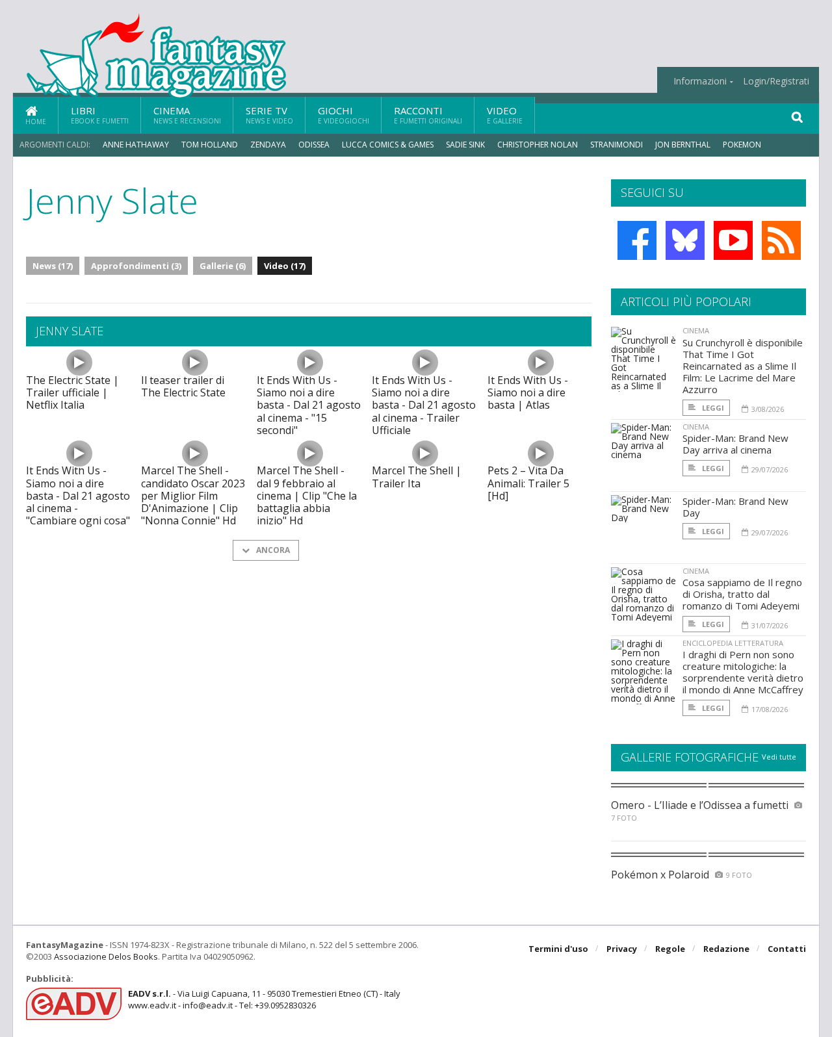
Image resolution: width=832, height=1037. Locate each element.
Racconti (428, 114)
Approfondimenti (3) (136, 266)
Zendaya (268, 144)
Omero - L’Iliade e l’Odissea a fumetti (699, 805)
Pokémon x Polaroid (660, 874)
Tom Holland (209, 144)
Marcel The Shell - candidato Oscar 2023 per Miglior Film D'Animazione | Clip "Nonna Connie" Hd (193, 495)
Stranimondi (616, 144)
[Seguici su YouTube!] (733, 240)
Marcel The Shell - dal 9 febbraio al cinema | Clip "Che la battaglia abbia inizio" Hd (307, 495)
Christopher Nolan (537, 144)
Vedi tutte (779, 757)
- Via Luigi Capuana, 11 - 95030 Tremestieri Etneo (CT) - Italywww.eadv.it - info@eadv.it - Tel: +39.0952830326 (264, 999)
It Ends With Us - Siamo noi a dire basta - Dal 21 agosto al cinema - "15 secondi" (309, 405)
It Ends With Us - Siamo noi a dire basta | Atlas (528, 392)
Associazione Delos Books (106, 956)
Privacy (621, 948)
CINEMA (695, 330)
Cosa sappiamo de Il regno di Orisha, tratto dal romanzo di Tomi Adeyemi (742, 594)
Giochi (343, 114)
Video (505, 114)
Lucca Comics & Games (388, 144)
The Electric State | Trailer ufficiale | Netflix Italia (72, 392)
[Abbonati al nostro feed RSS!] (781, 240)
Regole (670, 948)
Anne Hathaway (136, 144)
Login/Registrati (776, 81)
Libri (100, 114)
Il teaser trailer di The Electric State (183, 386)
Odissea (314, 144)
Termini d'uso (558, 948)
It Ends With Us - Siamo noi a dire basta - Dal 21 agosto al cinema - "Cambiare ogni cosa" (78, 495)
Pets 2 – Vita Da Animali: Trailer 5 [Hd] (528, 482)
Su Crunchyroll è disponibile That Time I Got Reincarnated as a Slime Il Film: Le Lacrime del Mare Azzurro (742, 366)
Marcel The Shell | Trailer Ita (417, 476)
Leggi (712, 408)
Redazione (726, 948)
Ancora (272, 550)
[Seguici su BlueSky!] (685, 240)
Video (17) (285, 266)
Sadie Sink (465, 144)
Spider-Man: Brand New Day (735, 506)
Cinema (187, 114)
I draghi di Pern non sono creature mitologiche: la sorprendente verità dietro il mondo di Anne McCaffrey (742, 672)
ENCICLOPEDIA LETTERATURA (732, 643)
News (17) (52, 266)
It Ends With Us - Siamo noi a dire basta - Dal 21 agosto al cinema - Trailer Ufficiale (424, 405)
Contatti (787, 948)
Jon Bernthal (682, 144)
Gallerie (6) (223, 266)
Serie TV (269, 114)
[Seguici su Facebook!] (637, 240)
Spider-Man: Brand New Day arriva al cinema (735, 443)
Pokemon (743, 144)
